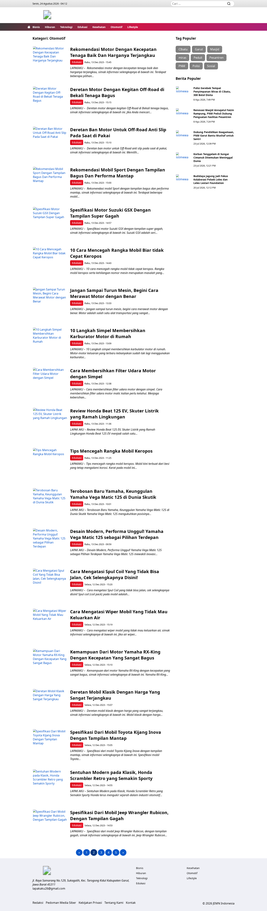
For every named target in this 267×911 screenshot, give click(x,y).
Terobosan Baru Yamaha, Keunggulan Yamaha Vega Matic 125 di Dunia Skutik (113, 494)
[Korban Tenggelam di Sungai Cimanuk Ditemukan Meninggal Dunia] (183, 159)
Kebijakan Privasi (90, 903)
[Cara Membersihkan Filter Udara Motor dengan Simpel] (50, 385)
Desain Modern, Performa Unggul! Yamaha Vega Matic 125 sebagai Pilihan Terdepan (116, 534)
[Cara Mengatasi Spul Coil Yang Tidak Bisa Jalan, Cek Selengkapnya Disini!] (50, 585)
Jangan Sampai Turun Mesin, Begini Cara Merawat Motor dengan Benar (114, 293)
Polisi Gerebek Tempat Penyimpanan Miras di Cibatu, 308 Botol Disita (212, 91)
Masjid (214, 49)
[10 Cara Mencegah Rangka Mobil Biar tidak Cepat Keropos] (50, 264)
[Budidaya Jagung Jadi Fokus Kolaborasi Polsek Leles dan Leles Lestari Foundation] (183, 181)
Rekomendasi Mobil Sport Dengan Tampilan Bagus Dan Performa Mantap (117, 173)
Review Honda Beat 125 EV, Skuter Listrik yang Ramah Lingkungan (114, 414)
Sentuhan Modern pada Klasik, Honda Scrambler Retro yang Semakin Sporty (111, 775)
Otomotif (116, 27)
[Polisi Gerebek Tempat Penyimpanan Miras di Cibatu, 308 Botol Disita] (183, 93)
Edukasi (82, 27)
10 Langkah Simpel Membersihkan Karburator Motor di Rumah (107, 333)
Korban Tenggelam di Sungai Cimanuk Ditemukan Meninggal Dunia (213, 157)
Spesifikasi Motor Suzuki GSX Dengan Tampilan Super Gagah (110, 213)
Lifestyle (132, 27)
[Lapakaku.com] (47, 15)
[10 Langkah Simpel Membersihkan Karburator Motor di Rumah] (50, 344)
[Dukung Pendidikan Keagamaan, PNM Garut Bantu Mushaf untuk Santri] (183, 137)
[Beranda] (29, 27)
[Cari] (229, 4)
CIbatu (183, 49)
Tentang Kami (113, 903)
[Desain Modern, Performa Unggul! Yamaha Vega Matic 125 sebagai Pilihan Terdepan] (50, 545)
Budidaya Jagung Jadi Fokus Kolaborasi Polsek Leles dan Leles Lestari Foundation (210, 179)
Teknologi (66, 27)
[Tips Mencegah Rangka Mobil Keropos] (50, 465)
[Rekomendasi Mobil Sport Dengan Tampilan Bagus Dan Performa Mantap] (50, 184)
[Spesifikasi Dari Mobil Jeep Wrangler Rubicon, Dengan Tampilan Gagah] (50, 826)
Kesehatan (99, 27)
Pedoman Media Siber (61, 903)
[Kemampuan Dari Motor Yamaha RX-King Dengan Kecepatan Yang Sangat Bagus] (50, 666)
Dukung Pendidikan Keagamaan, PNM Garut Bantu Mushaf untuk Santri (213, 135)
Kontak (131, 903)
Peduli (198, 58)
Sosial (211, 66)
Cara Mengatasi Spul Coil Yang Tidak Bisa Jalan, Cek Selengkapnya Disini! (114, 574)
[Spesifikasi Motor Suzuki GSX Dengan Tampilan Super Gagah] (50, 224)
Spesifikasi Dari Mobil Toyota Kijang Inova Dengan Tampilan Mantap (115, 735)
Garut (199, 49)
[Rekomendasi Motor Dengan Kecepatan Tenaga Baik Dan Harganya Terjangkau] (50, 63)
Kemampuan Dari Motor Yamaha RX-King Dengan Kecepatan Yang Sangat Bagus (115, 655)
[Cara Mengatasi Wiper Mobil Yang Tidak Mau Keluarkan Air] (50, 626)
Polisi (196, 66)
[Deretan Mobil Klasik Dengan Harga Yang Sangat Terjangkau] (50, 706)
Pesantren (216, 58)
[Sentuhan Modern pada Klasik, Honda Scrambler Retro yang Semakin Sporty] (50, 786)
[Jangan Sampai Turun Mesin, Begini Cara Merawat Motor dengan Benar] (50, 304)
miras (182, 58)
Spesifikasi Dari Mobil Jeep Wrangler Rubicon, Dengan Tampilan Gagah (119, 815)
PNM (182, 66)
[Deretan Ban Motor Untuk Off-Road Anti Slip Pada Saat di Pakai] (50, 144)
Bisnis (36, 27)
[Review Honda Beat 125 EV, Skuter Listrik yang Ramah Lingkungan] (50, 425)
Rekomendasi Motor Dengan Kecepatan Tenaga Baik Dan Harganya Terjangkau (113, 52)
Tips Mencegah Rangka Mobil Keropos (111, 451)
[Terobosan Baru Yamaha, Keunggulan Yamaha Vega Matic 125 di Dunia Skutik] (50, 505)
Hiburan (50, 27)
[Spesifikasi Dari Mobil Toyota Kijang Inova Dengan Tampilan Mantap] (50, 746)
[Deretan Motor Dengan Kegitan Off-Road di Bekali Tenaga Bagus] (50, 103)
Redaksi (38, 903)
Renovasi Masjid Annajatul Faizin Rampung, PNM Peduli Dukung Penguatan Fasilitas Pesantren (213, 113)
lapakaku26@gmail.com (49, 888)
